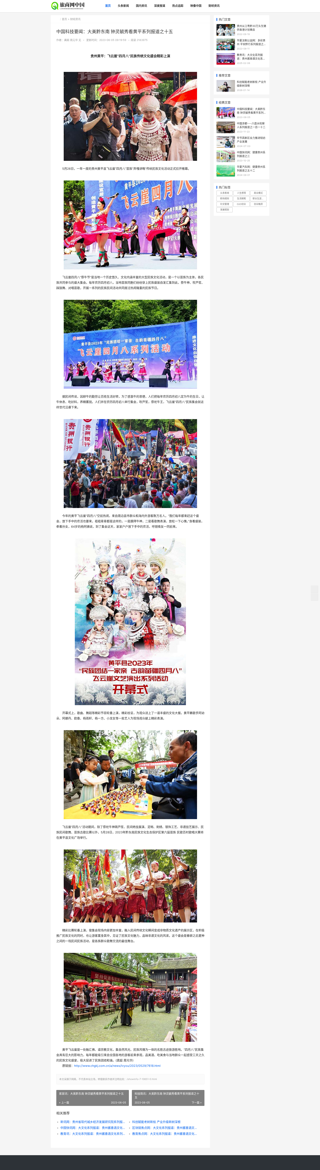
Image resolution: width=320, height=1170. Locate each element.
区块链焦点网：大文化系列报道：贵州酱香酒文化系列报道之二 (164, 1128)
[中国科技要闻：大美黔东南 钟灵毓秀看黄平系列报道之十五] (225, 109)
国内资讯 (141, 5)
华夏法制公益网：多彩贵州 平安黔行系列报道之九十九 (251, 44)
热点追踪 (177, 5)
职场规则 (224, 198)
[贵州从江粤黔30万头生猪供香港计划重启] (225, 26)
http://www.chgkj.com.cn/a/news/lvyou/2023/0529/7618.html (117, 1066)
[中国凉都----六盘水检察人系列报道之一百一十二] (225, 123)
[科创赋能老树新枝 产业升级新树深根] (225, 82)
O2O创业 (241, 204)
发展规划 (224, 209)
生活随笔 (241, 198)
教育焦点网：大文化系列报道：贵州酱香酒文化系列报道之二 (164, 1134)
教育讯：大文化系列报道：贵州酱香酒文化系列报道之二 (92, 1134)
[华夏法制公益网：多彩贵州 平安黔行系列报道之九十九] (225, 40)
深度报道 (159, 5)
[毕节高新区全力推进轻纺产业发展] (225, 138)
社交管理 (224, 204)
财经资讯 (214, 5)
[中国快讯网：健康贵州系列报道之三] (225, 152)
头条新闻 (123, 5)
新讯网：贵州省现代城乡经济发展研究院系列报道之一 (92, 1122)
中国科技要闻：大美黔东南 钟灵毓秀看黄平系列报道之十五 (251, 112)
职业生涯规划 (259, 198)
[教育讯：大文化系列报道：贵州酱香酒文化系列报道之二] (225, 55)
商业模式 (258, 193)
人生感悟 (241, 193)
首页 (108, 5)
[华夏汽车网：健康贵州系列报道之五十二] (225, 167)
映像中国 (195, 5)
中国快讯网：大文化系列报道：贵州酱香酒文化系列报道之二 (92, 1128)
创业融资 (258, 204)
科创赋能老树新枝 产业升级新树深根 (156, 1122)
